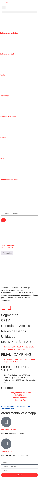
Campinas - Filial (8, 451)
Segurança (4, 96)
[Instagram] (3, 307)
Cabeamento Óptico (8, 54)
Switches (3, 138)
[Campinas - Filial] (6, 443)
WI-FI (2, 159)
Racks (2, 75)
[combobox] (19, 213)
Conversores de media (9, 180)
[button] (4, 7)
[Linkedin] (9, 307)
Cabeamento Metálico (9, 33)
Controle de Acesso (8, 117)
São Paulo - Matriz (8, 430)
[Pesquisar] (3, 220)
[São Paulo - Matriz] (6, 422)
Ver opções (7, 253)
